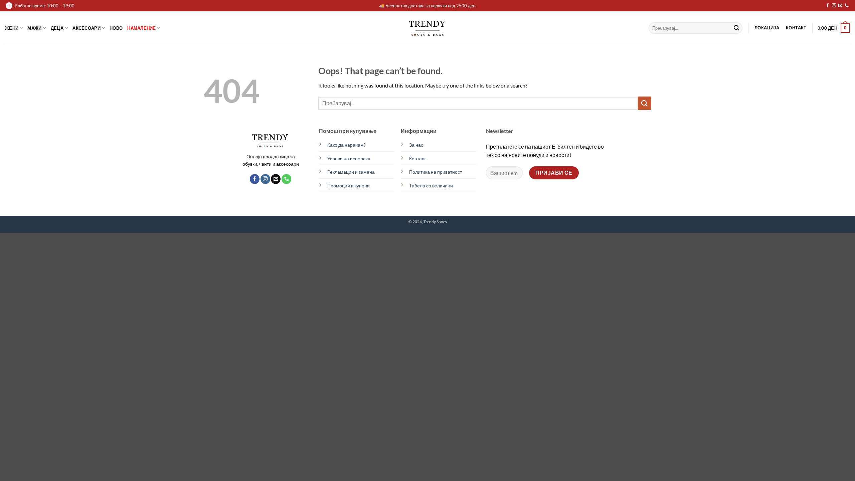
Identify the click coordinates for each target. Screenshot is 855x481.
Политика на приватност (435, 172)
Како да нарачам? (346, 145)
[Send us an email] (840, 5)
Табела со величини (431, 185)
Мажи (34, 28)
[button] (834, 28)
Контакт (417, 158)
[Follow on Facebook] (828, 5)
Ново (116, 28)
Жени (11, 28)
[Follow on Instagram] (834, 5)
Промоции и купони (348, 185)
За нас (416, 145)
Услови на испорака (348, 158)
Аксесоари (86, 28)
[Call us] (847, 5)
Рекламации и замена (351, 172)
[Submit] (736, 28)
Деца (57, 28)
